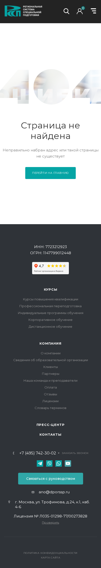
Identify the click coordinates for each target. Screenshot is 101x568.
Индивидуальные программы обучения (50, 313)
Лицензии (50, 401)
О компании (51, 353)
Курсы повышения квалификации (50, 299)
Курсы (50, 289)
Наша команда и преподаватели (50, 380)
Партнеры (50, 374)
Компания (50, 343)
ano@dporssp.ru (54, 492)
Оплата (50, 387)
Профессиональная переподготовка (50, 306)
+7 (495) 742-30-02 (37, 453)
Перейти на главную (50, 173)
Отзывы (50, 394)
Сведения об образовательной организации (50, 360)
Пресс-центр (51, 425)
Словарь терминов (50, 408)
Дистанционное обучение (50, 326)
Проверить (50, 522)
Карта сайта (50, 557)
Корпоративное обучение (50, 320)
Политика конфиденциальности (51, 553)
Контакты (50, 434)
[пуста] (81, 13)
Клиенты (50, 367)
